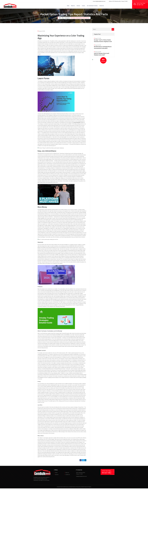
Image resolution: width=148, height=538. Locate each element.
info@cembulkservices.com (100, 1)
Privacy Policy (78, 486)
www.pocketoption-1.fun (78, 122)
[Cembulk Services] (10, 6)
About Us (73, 5)
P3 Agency (89, 486)
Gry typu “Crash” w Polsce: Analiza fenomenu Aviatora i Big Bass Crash (103, 40)
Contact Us (101, 5)
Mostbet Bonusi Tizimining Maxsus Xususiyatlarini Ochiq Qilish (103, 47)
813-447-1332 (140, 4)
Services (78, 5)
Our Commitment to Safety (92, 5)
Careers (83, 5)
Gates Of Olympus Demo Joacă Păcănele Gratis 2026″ (101, 54)
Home (68, 5)
